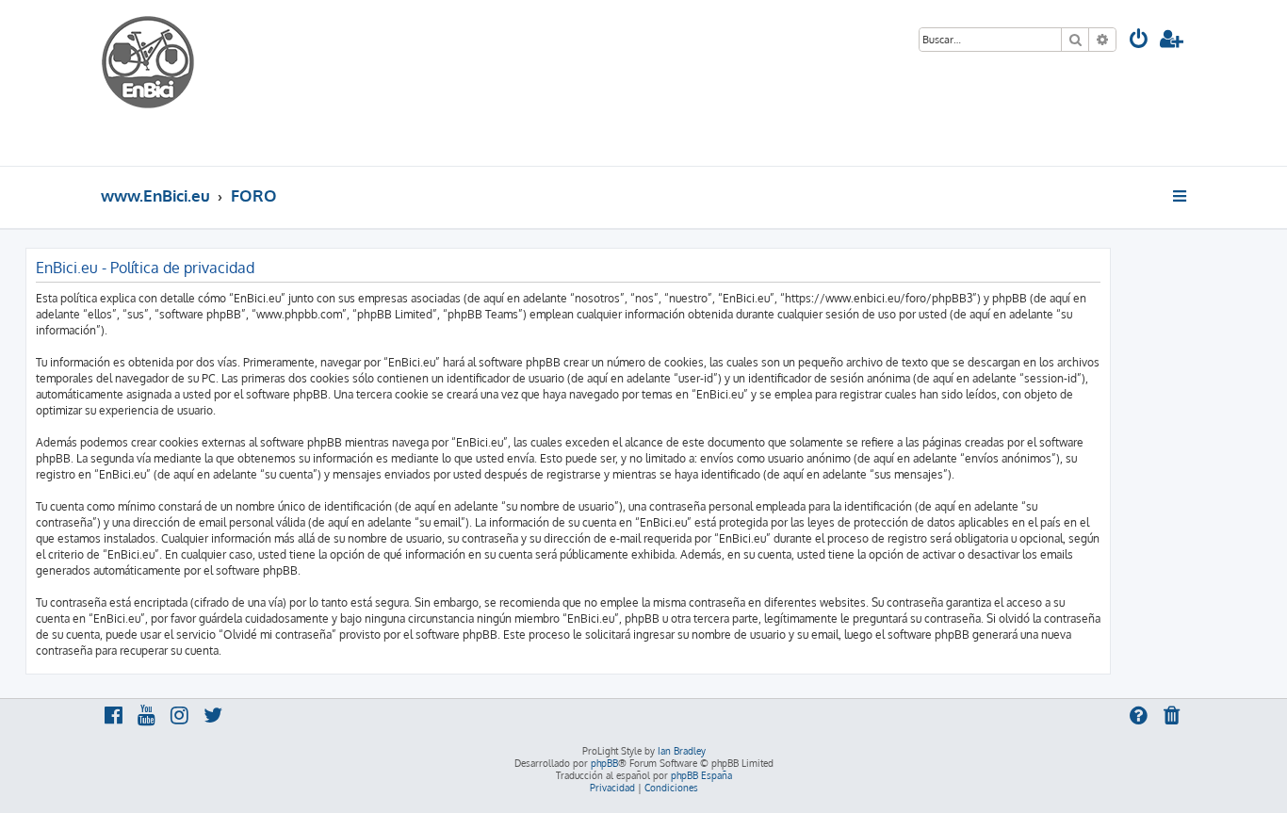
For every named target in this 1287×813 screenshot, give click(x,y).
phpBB (604, 763)
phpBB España (701, 775)
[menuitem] (1139, 41)
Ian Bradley (682, 750)
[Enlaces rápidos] (1181, 196)
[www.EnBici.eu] (171, 82)
